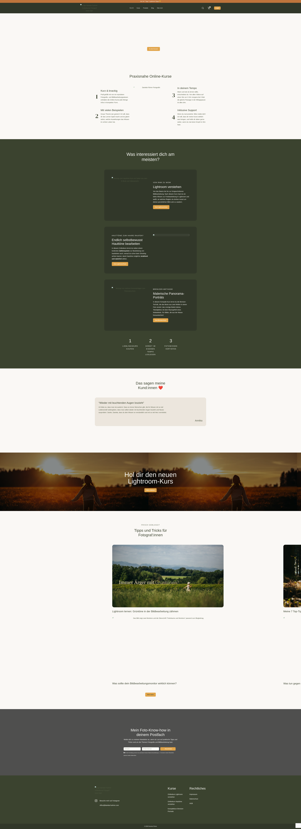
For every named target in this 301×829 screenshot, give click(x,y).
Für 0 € (132, 8)
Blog (152, 8)
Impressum (193, 794)
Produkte (145, 8)
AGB (191, 803)
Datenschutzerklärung (153, 752)
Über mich (160, 8)
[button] (95, 418)
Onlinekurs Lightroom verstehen (175, 795)
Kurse (138, 8)
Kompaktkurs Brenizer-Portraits (176, 810)
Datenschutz (193, 799)
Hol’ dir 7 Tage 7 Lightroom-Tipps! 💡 (150, 1)
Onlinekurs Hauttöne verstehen (175, 803)
